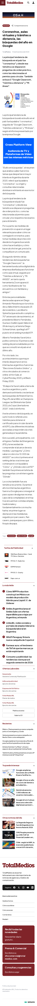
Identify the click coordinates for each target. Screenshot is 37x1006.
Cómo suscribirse (8, 905)
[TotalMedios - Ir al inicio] (15, 3)
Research (6, 25)
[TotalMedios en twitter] (19, 887)
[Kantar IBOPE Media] (18, 151)
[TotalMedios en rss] (32, 887)
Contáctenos (7, 915)
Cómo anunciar (7, 910)
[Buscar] (28, 3)
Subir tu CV (18, 715)
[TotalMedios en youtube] (28, 887)
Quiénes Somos (7, 901)
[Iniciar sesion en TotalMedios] (33, 3)
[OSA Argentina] (18, 15)
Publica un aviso (18, 711)
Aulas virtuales (22, 536)
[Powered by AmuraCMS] (29, 1002)
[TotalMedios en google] (23, 887)
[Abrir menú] (2, 2)
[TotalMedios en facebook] (14, 887)
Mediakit (5, 919)
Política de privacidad (9, 986)
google (31, 536)
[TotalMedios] (18, 865)
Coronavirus (11, 536)
